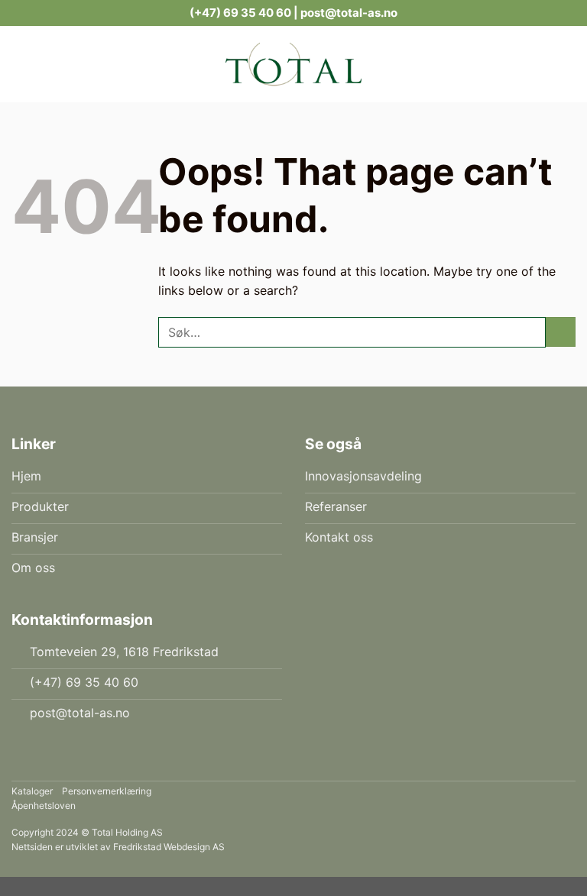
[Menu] (135, 63)
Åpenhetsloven (43, 805)
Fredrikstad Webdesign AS (169, 846)
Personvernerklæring (106, 791)
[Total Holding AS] (293, 64)
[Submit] (561, 332)
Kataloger (32, 791)
